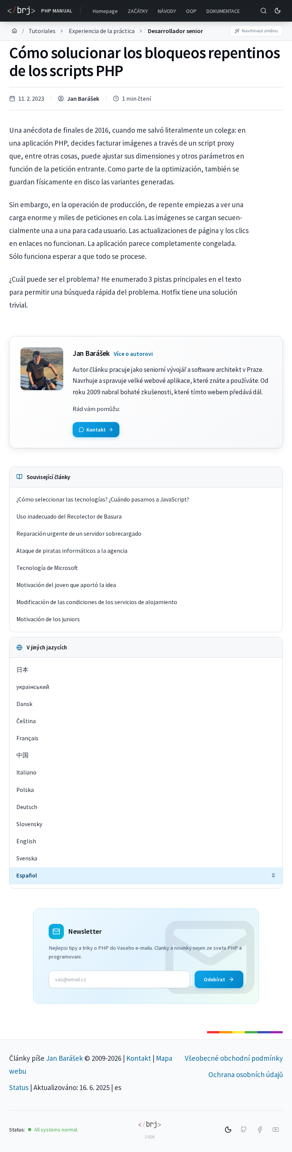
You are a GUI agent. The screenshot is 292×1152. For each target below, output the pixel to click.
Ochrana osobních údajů (245, 1074)
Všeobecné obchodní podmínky (234, 1058)
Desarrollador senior (175, 31)
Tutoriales (42, 31)
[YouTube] (275, 1129)
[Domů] (14, 30)
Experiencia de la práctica (102, 31)
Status (19, 1087)
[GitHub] (243, 1129)
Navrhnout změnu (260, 30)
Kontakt (138, 1058)
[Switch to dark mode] (277, 10)
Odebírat (214, 979)
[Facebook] (259, 1129)
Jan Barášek (83, 98)
